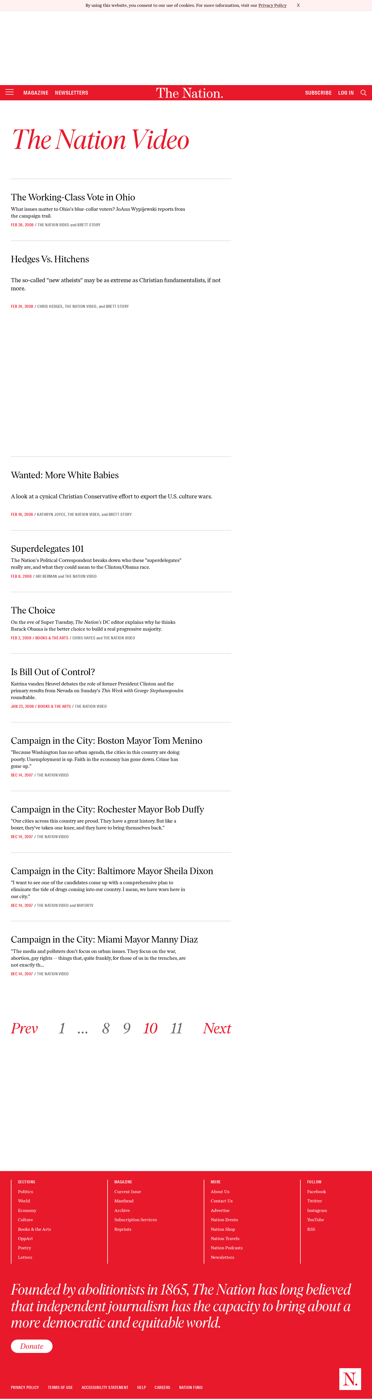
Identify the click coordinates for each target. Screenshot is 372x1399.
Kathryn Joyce (51, 514)
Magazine (35, 92)
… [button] (83, 1028)
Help (141, 1387)
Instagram (317, 1210)
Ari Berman (46, 576)
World (24, 1201)
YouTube (315, 1219)
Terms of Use (60, 1387)
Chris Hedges (50, 306)
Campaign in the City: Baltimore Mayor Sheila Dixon (112, 871)
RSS (311, 1229)
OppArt (25, 1238)
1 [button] (62, 1028)
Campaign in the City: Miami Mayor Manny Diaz (104, 939)
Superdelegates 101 (47, 548)
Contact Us (222, 1201)
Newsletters (72, 92)
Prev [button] (24, 1028)
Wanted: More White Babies (65, 475)
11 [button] (176, 1028)
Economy (27, 1210)
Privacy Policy (272, 5)
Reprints (122, 1229)
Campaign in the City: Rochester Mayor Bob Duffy (107, 809)
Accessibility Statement (105, 1387)
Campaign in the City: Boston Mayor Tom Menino (106, 740)
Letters (25, 1257)
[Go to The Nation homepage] (189, 93)
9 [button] (126, 1028)
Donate (31, 1346)
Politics (25, 1191)
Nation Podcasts (227, 1247)
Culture (25, 1219)
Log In (346, 92)
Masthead (123, 1201)
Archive (122, 1210)
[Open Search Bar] (364, 93)
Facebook (316, 1191)
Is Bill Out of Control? (53, 672)
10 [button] (151, 1028)
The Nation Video (53, 225)
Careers (162, 1387)
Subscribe (318, 92)
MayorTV (85, 905)
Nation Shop (223, 1229)
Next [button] (217, 1028)
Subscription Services (135, 1219)
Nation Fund (190, 1387)
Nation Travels (225, 1238)
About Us (220, 1191)
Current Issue (127, 1191)
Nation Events (224, 1219)
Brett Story (88, 225)
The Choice (33, 610)
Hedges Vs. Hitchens (50, 259)
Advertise (220, 1210)
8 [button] (105, 1028)
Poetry (24, 1247)
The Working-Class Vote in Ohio (73, 197)
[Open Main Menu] (9, 92)
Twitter (314, 1201)
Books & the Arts (52, 638)
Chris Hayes (83, 638)
